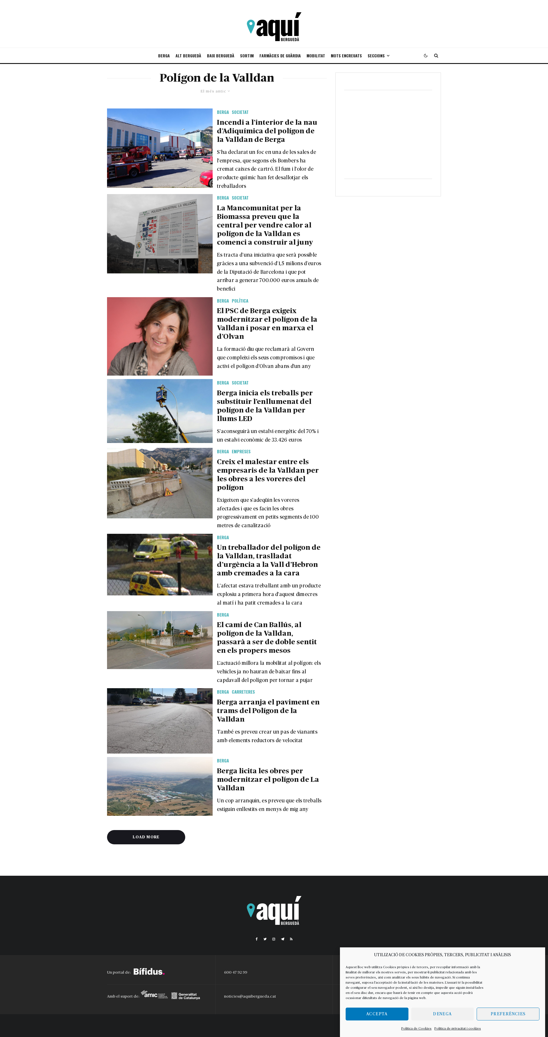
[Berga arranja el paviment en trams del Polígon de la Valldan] (160, 721)
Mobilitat (316, 56)
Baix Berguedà (220, 56)
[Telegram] (282, 939)
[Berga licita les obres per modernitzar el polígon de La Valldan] (160, 786)
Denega (442, 1014)
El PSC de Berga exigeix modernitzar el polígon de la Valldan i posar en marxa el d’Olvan (267, 323)
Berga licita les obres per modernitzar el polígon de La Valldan (268, 780)
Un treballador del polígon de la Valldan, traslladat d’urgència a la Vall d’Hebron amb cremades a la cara (269, 560)
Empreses (241, 451)
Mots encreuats (346, 56)
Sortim (247, 56)
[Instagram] (273, 939)
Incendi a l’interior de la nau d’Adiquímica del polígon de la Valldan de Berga (267, 131)
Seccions (376, 56)
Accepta (377, 1014)
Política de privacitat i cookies (457, 1028)
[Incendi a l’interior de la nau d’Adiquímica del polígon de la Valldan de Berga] (160, 148)
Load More (146, 837)
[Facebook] (257, 939)
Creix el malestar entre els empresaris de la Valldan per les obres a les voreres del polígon (268, 474)
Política (240, 300)
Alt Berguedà (188, 56)
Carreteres (243, 691)
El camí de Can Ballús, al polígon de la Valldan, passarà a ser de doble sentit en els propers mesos (267, 637)
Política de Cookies (416, 1028)
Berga (164, 56)
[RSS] (291, 939)
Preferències (508, 1014)
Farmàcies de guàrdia (280, 56)
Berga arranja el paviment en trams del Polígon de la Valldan (268, 711)
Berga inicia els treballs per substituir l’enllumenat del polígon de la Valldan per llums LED (265, 406)
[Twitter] (265, 939)
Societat (240, 112)
